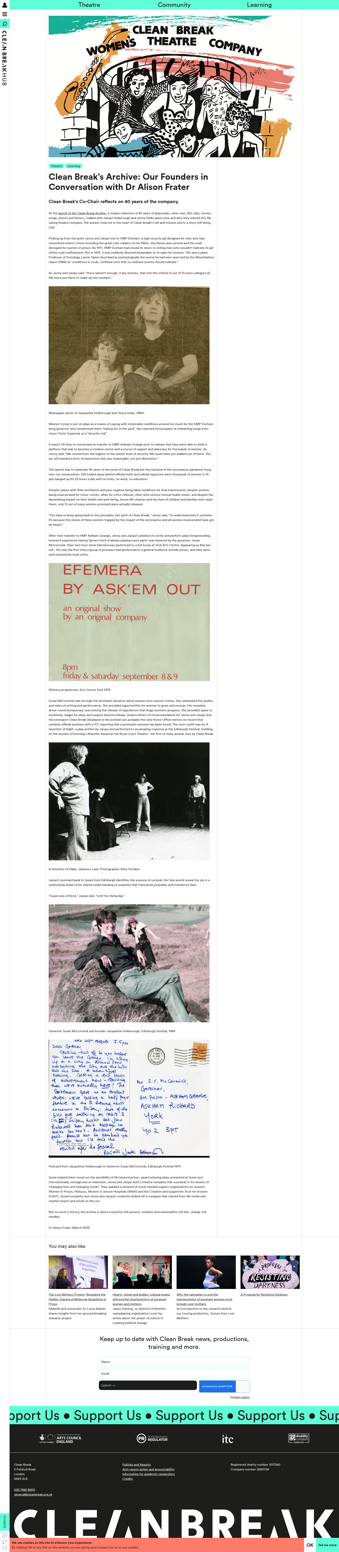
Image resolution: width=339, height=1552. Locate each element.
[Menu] (4, 14)
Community (174, 5)
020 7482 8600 (24, 1490)
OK (309, 1545)
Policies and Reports (136, 1464)
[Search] (4, 23)
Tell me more (327, 1545)
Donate (5, 1522)
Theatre (89, 5)
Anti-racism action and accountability (148, 1469)
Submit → (108, 1385)
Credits (127, 1479)
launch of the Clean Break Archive (82, 213)
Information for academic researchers (148, 1474)
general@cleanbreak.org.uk (33, 1494)
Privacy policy (240, 1397)
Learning (259, 5)
